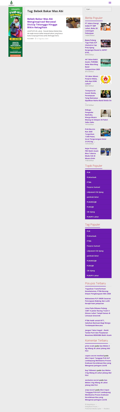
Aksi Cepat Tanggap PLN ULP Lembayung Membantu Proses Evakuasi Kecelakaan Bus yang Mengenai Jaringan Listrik (98, 395)
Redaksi (107, 409)
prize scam (89, 346)
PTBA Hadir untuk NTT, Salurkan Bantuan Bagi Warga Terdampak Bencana (97, 323)
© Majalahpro (90, 404)
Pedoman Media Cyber (93, 409)
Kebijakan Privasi (91, 406)
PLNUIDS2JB (91, 202)
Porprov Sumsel (93, 187)
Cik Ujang (91, 212)
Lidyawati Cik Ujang (95, 192)
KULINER (30, 39)
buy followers (91, 370)
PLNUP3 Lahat (93, 217)
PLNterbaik (91, 177)
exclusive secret (92, 380)
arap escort (90, 390)
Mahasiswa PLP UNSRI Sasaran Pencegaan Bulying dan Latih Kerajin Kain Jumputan (98, 301)
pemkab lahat (93, 197)
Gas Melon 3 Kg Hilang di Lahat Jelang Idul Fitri (97, 348)
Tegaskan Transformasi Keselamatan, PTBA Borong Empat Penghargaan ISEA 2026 (98, 291)
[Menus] (110, 2)
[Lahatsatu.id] (11, 3)
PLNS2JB (90, 207)
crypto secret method (94, 356)
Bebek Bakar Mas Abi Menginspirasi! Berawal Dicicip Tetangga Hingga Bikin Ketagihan (42, 23)
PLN (88, 172)
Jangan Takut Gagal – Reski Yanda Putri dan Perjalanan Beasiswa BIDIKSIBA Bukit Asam (98, 332)
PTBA (89, 182)
